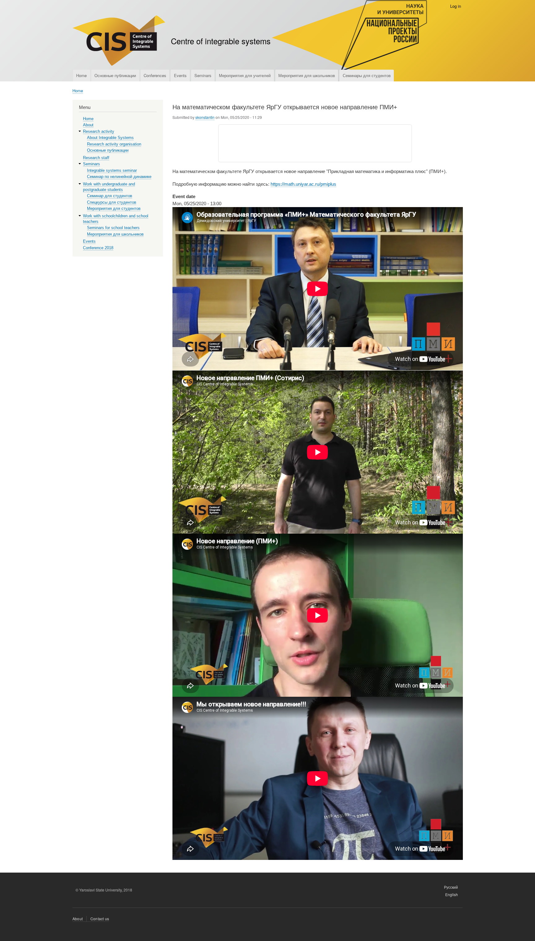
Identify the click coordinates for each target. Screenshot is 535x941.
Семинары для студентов (367, 75)
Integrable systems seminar (112, 170)
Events (180, 75)
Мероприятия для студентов (114, 208)
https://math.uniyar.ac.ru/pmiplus (303, 184)
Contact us (99, 918)
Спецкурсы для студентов (111, 202)
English (451, 894)
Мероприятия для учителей (245, 75)
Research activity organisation (114, 144)
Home (81, 75)
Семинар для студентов (109, 195)
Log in (455, 6)
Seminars (202, 75)
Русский (451, 887)
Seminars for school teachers (113, 227)
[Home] (118, 41)
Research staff (96, 157)
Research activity (98, 131)
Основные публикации (115, 75)
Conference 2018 (98, 247)
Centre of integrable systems (221, 40)
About (88, 125)
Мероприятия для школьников (306, 75)
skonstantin (205, 117)
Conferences (155, 75)
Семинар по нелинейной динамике (119, 176)
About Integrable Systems (110, 137)
